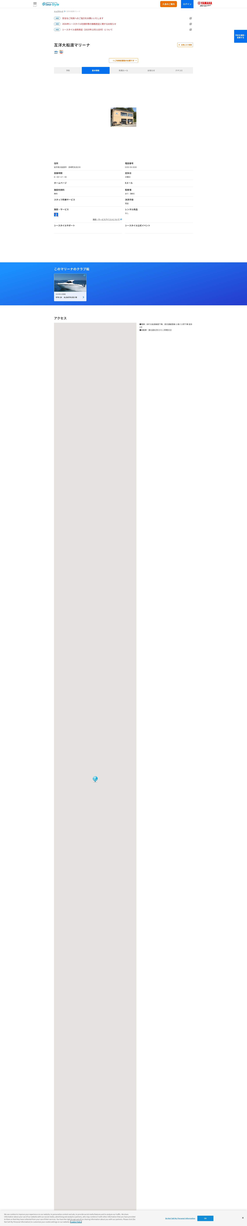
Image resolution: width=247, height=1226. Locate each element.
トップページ (58, 11)
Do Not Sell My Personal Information (180, 1218)
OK (205, 1218)
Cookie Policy (76, 1221)
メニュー (35, 6)
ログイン (187, 4)
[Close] (243, 1218)
